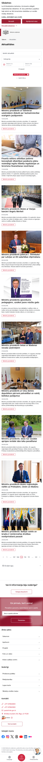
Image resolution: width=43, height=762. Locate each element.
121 (36, 557)
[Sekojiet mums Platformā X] (12, 736)
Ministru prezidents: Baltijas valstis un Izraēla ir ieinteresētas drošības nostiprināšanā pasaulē (19, 534)
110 (25, 557)
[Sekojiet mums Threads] (16, 736)
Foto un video (7, 654)
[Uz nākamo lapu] (39, 557)
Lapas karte (7, 685)
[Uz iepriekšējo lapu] (3, 557)
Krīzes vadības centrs (10, 660)
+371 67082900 (9, 707)
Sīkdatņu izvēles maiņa (10, 691)
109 (21, 557)
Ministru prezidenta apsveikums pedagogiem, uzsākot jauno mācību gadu (20, 301)
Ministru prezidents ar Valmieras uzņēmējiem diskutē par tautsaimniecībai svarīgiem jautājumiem (20, 113)
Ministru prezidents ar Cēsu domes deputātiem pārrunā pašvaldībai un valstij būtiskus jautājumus (21, 393)
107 (14, 557)
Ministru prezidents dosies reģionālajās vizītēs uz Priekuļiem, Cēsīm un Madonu (20, 485)
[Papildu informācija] (12, 717)
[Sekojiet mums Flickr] (30, 736)
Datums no (9, 63)
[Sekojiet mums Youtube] (21, 736)
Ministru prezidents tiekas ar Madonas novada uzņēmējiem (19, 346)
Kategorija (7, 59)
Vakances (6, 636)
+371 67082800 (9, 704)
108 (17, 557)
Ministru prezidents (8, 129)
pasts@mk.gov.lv (10, 710)
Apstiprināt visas (31, 21)
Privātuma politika (9, 674)
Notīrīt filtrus (22, 78)
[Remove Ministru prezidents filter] (27, 74)
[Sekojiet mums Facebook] (3, 736)
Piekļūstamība (7, 679)
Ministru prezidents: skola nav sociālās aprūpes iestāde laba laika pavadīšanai (19, 439)
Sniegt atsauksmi (21, 592)
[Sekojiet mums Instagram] (7, 736)
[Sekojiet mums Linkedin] (25, 736)
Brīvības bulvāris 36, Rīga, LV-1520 (16, 714)
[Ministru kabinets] (20, 35)
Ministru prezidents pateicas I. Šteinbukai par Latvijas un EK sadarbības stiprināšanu (21, 255)
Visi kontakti (12, 724)
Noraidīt (11, 21)
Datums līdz (28, 63)
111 (29, 557)
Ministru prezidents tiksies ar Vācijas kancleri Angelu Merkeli (18, 210)
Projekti (5, 648)
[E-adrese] (6, 717)
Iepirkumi (6, 642)
